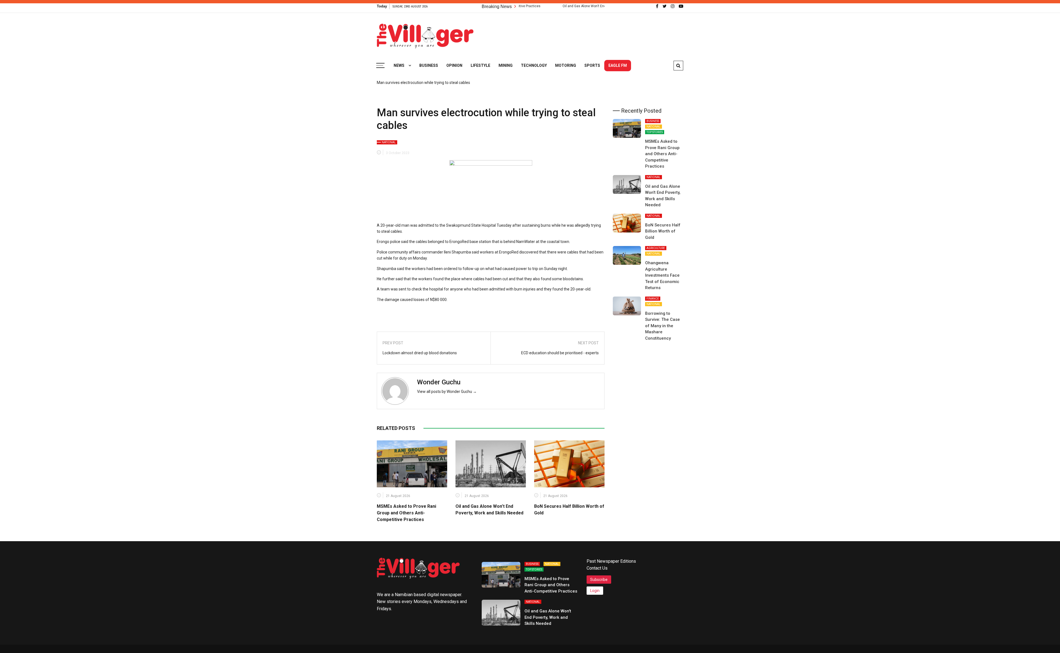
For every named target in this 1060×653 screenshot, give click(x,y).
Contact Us (597, 568)
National (389, 142)
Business (428, 65)
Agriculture (655, 248)
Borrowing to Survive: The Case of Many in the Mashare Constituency (662, 326)
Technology (534, 65)
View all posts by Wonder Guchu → (447, 391)
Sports (592, 65)
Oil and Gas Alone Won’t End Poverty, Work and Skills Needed (580, 6)
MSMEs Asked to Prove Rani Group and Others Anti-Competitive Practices (406, 513)
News (399, 65)
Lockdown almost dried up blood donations (420, 353)
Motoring (565, 65)
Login (595, 590)
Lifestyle (480, 65)
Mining (506, 65)
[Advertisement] (582, 33)
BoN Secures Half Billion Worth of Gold (662, 231)
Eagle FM (617, 65)
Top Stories (654, 132)
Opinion (454, 65)
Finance (652, 298)
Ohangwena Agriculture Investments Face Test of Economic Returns (662, 275)
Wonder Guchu (438, 382)
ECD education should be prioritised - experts (560, 353)
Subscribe (599, 579)
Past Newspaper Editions (611, 561)
